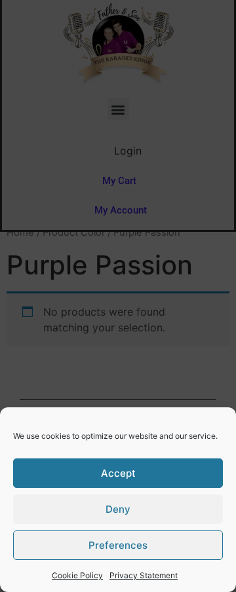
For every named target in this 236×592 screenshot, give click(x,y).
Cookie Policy (77, 575)
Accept (118, 473)
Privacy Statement (143, 575)
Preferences (118, 545)
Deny (118, 509)
